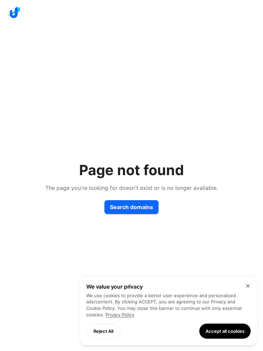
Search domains (131, 207)
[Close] (247, 285)
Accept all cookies (225, 331)
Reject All (103, 331)
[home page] (131, 12)
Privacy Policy (119, 314)
